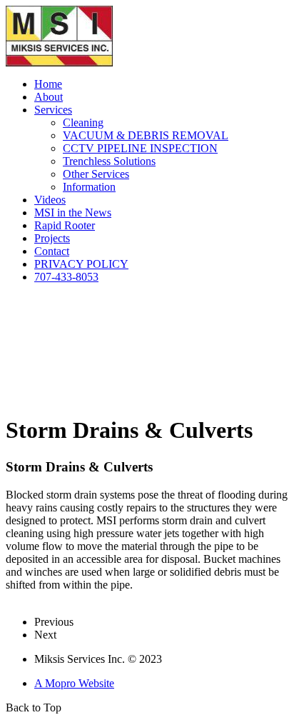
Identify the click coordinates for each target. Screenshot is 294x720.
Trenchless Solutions (109, 161)
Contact (51, 251)
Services (53, 110)
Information (89, 187)
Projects (52, 238)
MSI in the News (72, 212)
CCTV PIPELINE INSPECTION (140, 148)
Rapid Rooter (64, 225)
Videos (50, 200)
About (48, 97)
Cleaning (83, 122)
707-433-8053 (66, 277)
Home (48, 84)
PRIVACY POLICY (81, 264)
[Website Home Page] (59, 62)
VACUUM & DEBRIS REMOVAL (145, 135)
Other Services (96, 174)
